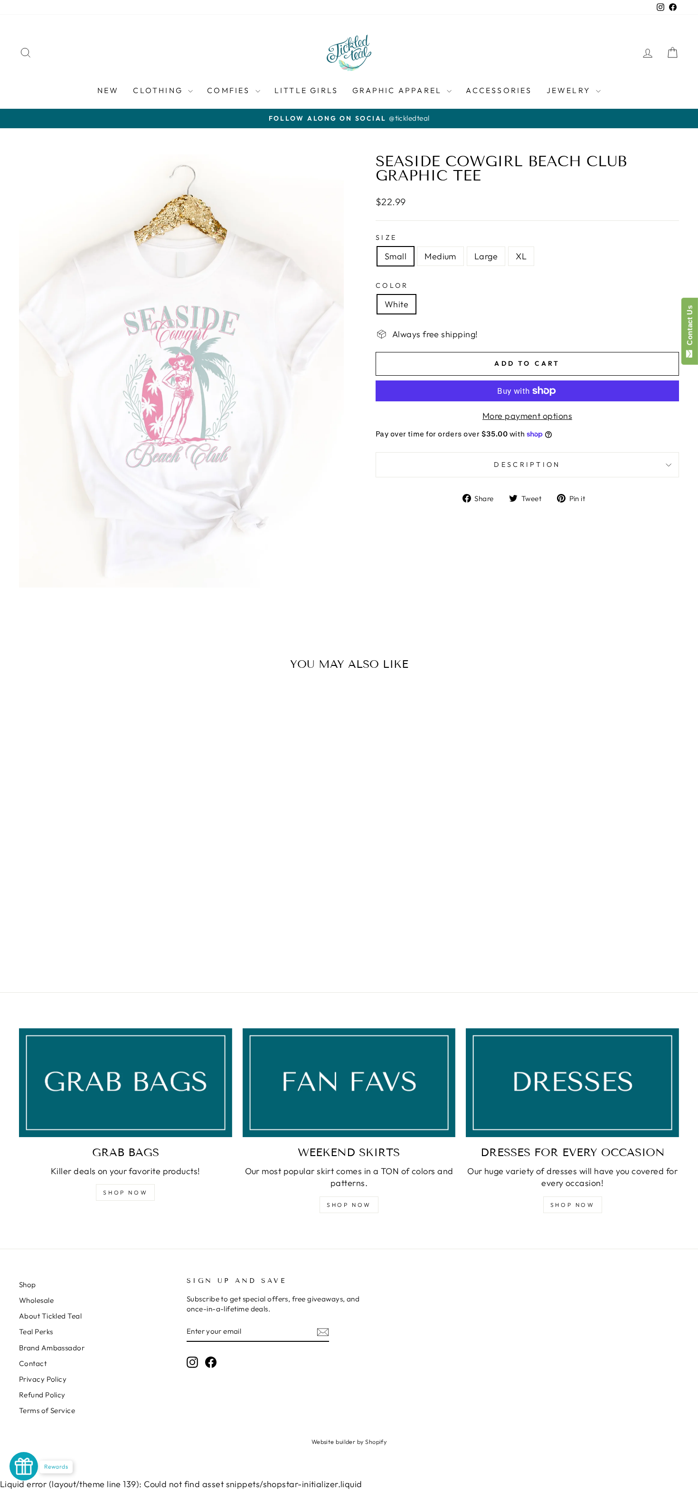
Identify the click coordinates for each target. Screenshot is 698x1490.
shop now (349, 1204)
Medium (440, 256)
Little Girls (306, 90)
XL (521, 256)
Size (386, 237)
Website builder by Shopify (349, 1441)
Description (527, 464)
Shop (27, 1284)
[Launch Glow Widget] (23, 1466)
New (108, 90)
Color (392, 285)
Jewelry (570, 90)
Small (395, 256)
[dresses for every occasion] (572, 1083)
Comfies (230, 90)
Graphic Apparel (398, 90)
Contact (33, 1363)
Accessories (499, 90)
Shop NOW (125, 1192)
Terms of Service (47, 1410)
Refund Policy (42, 1394)
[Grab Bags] (125, 1083)
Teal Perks (36, 1331)
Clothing (159, 90)
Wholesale (36, 1300)
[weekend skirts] (349, 1083)
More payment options (527, 415)
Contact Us (690, 327)
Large (486, 256)
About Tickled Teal (50, 1315)
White (396, 304)
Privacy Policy (42, 1379)
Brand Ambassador (52, 1347)
